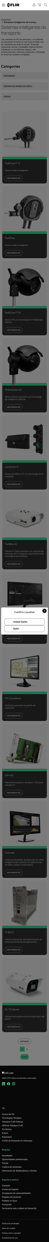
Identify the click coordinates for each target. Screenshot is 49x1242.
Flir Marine (7, 1129)
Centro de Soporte (10, 1189)
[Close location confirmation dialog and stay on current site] (44, 611)
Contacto (6, 1186)
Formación (7, 1205)
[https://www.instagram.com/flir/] (13, 1084)
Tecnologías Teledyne (11, 1118)
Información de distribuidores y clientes (19, 1171)
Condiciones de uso (10, 1238)
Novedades (7, 1156)
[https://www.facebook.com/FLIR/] (8, 1084)
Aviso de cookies (8, 1228)
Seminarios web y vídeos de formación (19, 1208)
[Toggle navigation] (3, 5)
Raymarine (7, 1137)
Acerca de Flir (8, 1114)
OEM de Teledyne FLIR (12, 1126)
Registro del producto (11, 1197)
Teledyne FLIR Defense (12, 1122)
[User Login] (33, 5)
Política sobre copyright (11, 1233)
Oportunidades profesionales (15, 1159)
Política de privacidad (10, 1223)
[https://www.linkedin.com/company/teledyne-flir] (3, 1084)
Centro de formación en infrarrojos (17, 1141)
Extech (5, 1133)
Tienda (5, 1163)
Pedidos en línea (9, 1201)
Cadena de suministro (12, 1167)
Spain (16, 628)
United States (20, 622)
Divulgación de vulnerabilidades (16, 1193)
